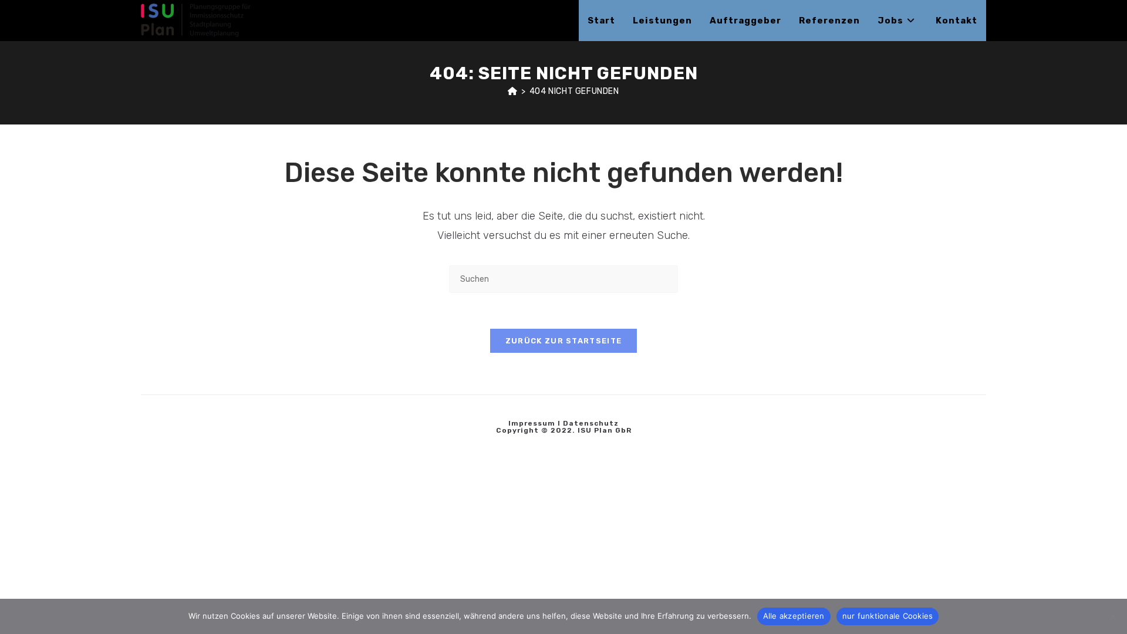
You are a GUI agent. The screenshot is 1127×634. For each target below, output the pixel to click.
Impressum (531, 423)
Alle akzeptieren (794, 615)
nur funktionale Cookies (887, 615)
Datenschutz (591, 423)
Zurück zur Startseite (563, 340)
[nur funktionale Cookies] (1112, 616)
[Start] (513, 91)
